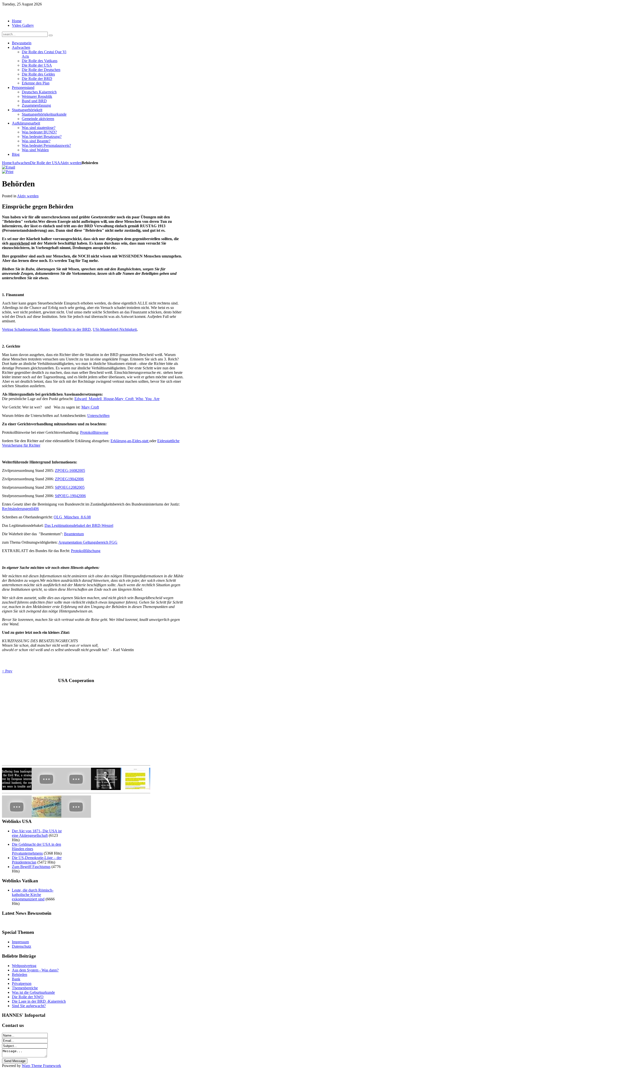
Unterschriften (98, 415)
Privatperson (21, 983)
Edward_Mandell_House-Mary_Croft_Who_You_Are (116, 399)
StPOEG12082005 (70, 487)
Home (7, 163)
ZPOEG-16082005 (70, 470)
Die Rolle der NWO (28, 997)
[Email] (8, 167)
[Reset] (51, 35)
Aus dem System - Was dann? (35, 970)
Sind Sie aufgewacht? (29, 1006)
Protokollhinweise (94, 432)
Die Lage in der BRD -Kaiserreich (39, 1001)
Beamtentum (74, 534)
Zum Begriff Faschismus (31, 867)
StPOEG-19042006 (70, 496)
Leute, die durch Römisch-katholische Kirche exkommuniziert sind (32, 894)
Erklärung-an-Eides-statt (130, 441)
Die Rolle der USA (45, 163)
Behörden (19, 974)
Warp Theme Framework (41, 1066)
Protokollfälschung (85, 551)
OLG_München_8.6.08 (72, 517)
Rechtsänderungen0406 (20, 509)
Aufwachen (21, 163)
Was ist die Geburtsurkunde (33, 992)
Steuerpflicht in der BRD (71, 329)
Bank (16, 979)
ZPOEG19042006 (69, 479)
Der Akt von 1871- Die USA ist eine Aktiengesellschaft (37, 833)
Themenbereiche (25, 988)
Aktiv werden (71, 163)
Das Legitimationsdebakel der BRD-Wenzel (79, 525)
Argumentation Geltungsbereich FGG (87, 542)
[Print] (7, 172)
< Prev (7, 671)
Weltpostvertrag (24, 966)
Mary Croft (90, 407)
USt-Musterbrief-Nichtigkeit (115, 329)
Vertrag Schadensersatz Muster (26, 329)
